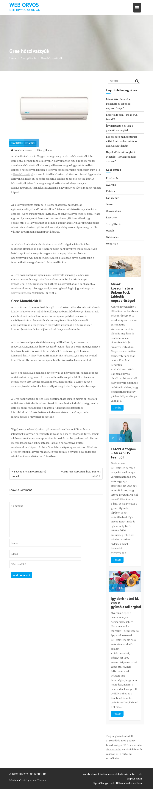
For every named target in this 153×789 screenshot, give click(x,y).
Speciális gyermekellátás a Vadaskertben (117, 783)
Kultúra (110, 191)
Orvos (109, 204)
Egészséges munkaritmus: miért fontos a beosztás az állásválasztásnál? (121, 141)
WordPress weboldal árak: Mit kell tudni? (80, 474)
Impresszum (134, 778)
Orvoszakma (113, 211)
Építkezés (112, 178)
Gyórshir (111, 185)
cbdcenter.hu (113, 749)
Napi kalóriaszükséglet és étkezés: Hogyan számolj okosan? (121, 156)
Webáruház (112, 237)
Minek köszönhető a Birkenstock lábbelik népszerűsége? (118, 103)
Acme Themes (38, 780)
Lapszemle (112, 198)
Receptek (111, 217)
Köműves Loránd (23, 150)
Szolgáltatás (45, 150)
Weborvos (112, 243)
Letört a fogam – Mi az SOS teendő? (123, 453)
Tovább (117, 407)
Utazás (110, 230)
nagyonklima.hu (20, 293)
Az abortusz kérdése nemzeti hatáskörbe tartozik (112, 774)
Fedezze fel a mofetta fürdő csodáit (28, 474)
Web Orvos (24, 4)
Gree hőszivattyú (23, 174)
